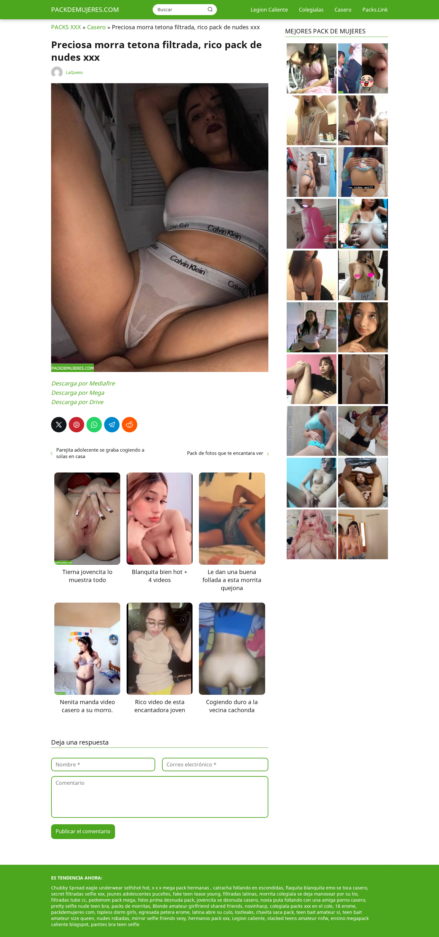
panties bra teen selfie (115, 924)
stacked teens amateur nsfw (297, 918)
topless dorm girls (116, 912)
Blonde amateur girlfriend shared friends (197, 906)
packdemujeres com (72, 912)
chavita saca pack (275, 912)
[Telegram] (112, 424)
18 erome (345, 906)
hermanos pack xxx (208, 918)
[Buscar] (210, 9)
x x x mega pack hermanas (181, 888)
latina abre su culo (212, 912)
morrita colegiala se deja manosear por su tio (308, 894)
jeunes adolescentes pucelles (138, 894)
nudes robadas (113, 918)
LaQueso (74, 72)
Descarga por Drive (77, 402)
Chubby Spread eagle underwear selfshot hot (100, 888)
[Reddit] (129, 424)
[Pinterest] (76, 424)
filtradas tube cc (68, 900)
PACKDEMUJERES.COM (85, 9)
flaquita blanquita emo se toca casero (326, 888)
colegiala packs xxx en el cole (301, 906)
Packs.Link (375, 9)
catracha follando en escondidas (248, 888)
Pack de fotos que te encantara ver (225, 453)
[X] (59, 424)
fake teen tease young (196, 894)
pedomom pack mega (112, 900)
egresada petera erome (164, 912)
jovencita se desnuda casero (227, 900)
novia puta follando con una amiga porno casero (312, 900)
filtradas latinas (240, 894)
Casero (343, 9)
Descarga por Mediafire (83, 383)
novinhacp (256, 906)
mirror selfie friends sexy (159, 918)
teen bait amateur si (318, 912)
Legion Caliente (269, 9)
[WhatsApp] (94, 424)
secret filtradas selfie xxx (77, 894)
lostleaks (244, 912)
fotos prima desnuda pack (166, 900)
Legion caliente (248, 918)
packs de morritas (131, 906)
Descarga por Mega (77, 392)
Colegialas (311, 9)
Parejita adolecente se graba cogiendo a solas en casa (100, 452)
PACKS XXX (66, 27)
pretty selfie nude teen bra (80, 906)
